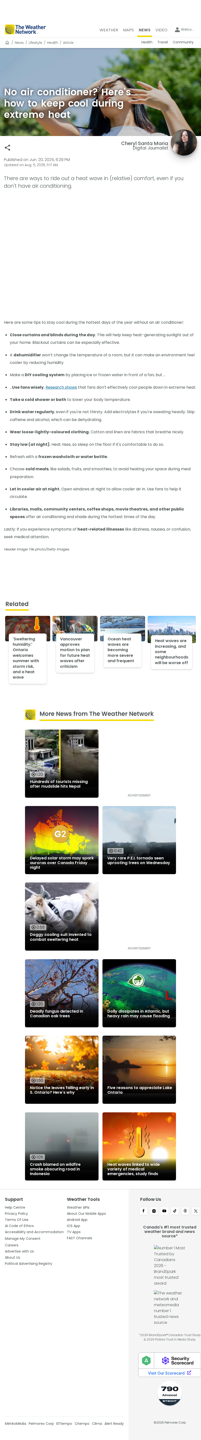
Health (52, 42)
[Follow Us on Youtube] (164, 1211)
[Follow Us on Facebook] (143, 1211)
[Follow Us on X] (195, 1211)
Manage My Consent (22, 1238)
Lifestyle (35, 42)
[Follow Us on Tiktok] (175, 1211)
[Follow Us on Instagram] (154, 1211)
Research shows (61, 387)
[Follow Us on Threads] (185, 1211)
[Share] (7, 147)
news (19, 42)
